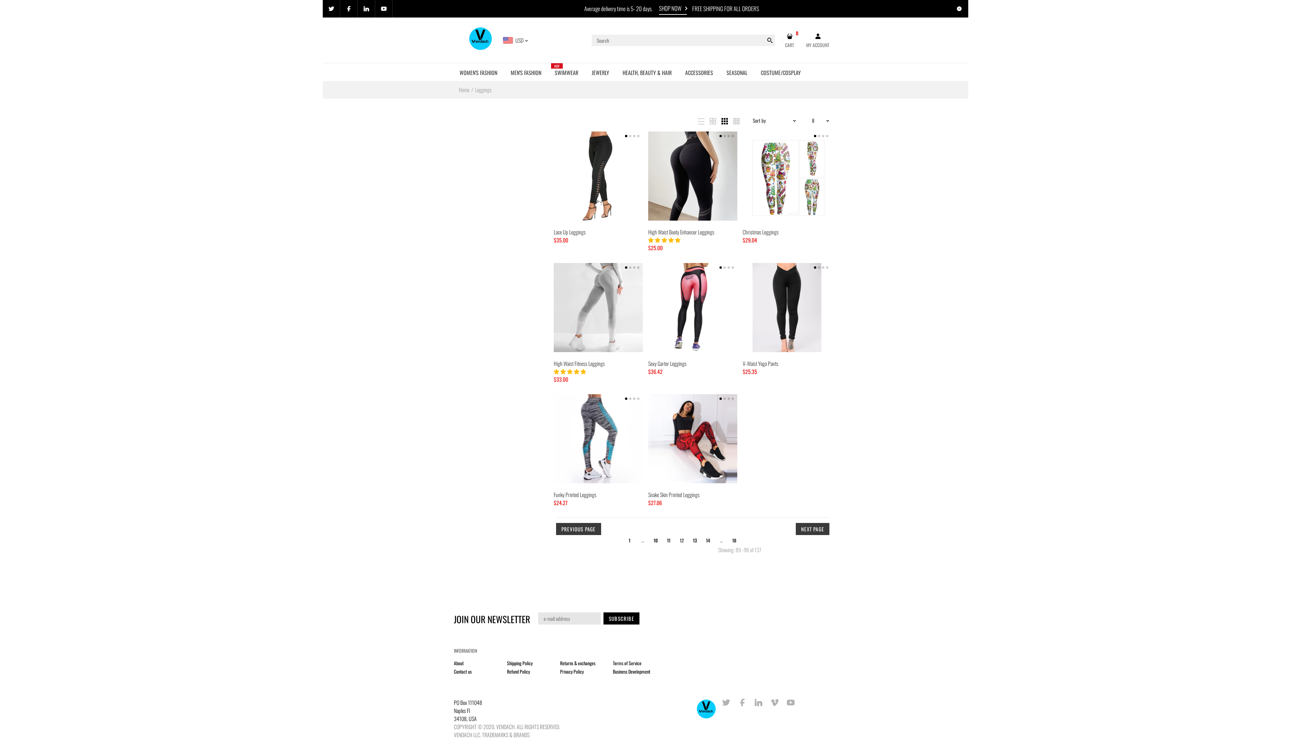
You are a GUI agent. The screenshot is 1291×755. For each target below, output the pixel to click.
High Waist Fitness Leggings (579, 364)
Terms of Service (627, 663)
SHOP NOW (670, 8)
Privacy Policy (572, 671)
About (459, 663)
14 (708, 540)
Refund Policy (518, 671)
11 (668, 540)
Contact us (463, 671)
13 (695, 540)
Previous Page (578, 529)
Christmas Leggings (761, 232)
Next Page (812, 529)
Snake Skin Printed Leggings (674, 495)
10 (656, 540)
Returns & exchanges (577, 663)
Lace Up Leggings (570, 232)
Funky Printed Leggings (575, 495)
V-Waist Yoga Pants (760, 364)
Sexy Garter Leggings (667, 364)
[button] (664, 240)
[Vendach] (481, 40)
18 (734, 540)
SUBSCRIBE (621, 618)
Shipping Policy (520, 663)
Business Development (631, 671)
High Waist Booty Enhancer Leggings (681, 232)
